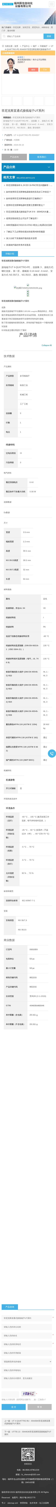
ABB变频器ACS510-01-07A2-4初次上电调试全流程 (29, 225)
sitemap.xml (12, 1503)
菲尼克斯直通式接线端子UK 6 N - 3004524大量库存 (29, 212)
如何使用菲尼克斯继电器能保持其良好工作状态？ (28, 192)
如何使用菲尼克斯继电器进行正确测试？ (24, 198)
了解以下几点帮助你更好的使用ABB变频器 (25, 231)
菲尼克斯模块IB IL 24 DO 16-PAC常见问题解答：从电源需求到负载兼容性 (29, 185)
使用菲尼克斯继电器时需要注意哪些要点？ (25, 205)
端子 (35, 46)
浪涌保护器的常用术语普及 (18, 245)
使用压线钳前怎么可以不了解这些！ (22, 218)
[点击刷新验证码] (28, 1394)
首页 (16, 46)
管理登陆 (24, 1503)
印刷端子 (44, 46)
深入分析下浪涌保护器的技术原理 (21, 238)
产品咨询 (14, 157)
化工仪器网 (44, 1503)
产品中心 (26, 46)
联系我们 (41, 157)
